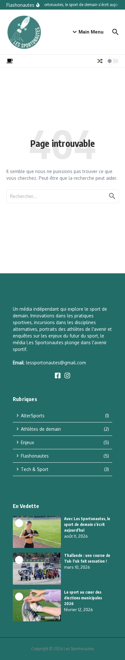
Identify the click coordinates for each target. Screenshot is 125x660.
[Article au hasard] (100, 61)
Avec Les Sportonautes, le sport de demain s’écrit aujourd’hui (87, 524)
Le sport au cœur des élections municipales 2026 (83, 598)
